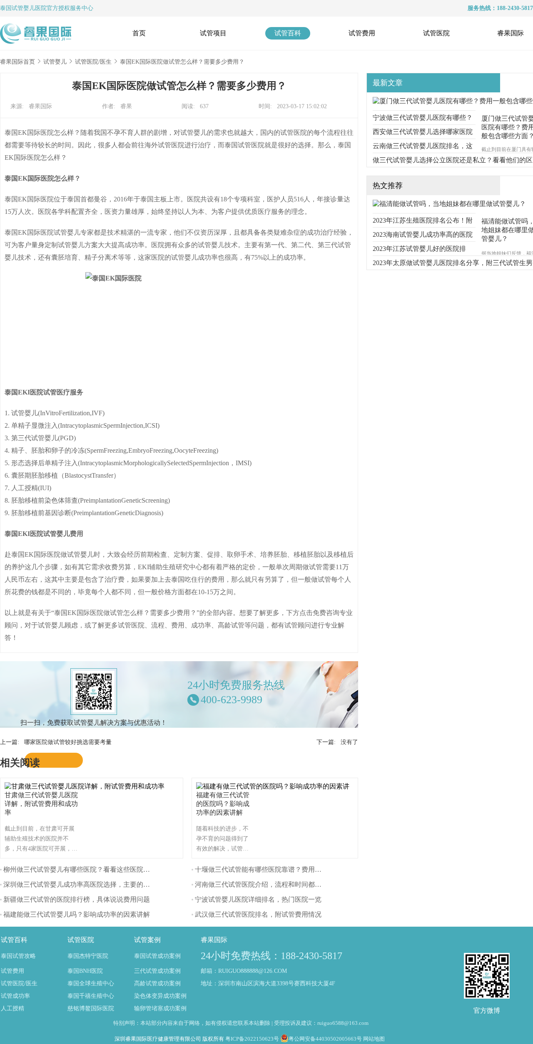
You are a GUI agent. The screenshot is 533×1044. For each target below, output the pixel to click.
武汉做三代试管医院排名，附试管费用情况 (258, 914)
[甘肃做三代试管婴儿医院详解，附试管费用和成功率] (87, 786)
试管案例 (147, 939)
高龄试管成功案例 (157, 983)
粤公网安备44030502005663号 (325, 1039)
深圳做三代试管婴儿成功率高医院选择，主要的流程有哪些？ (93, 884)
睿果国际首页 (17, 62)
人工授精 (12, 1008)
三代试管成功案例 (157, 971)
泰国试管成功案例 (157, 956)
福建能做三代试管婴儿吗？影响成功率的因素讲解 (76, 914)
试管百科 (287, 33)
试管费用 (362, 33)
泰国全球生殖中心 (90, 983)
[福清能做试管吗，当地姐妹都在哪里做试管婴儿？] (449, 203)
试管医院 (436, 33)
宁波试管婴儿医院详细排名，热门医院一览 (258, 899)
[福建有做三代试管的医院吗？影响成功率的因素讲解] (275, 786)
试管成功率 (15, 996)
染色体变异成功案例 (160, 996)
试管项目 (213, 33)
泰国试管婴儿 (17, 8)
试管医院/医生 (93, 62)
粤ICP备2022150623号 (252, 1039)
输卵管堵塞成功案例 (160, 1008)
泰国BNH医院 (85, 971)
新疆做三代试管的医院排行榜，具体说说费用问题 (76, 899)
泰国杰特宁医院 (87, 956)
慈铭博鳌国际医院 (90, 1008)
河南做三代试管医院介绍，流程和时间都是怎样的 (268, 884)
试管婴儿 (55, 62)
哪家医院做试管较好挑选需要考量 (68, 742)
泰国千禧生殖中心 (90, 996)
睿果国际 (510, 33)
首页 (139, 33)
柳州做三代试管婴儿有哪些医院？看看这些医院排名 (80, 869)
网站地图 (374, 1039)
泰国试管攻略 (18, 956)
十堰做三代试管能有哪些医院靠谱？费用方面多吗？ (271, 869)
